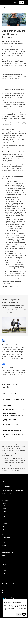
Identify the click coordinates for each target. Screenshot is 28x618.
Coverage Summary (7, 76)
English (5, 590)
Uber (3, 2)
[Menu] (26, 2)
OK (24, 614)
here (19, 609)
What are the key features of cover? (13, 152)
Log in (15, 2)
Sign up (21, 2)
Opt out (19, 614)
